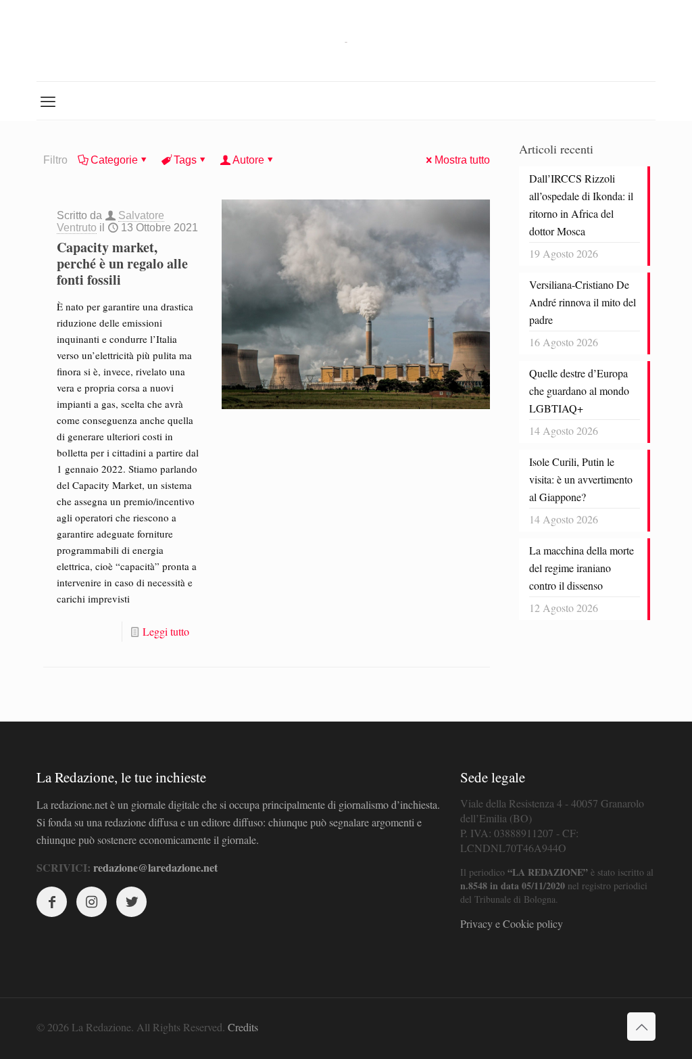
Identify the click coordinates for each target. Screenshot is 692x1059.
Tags (185, 160)
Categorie (114, 160)
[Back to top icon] (641, 1026)
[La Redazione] (346, 40)
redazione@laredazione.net (155, 867)
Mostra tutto (462, 160)
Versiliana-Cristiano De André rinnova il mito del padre (582, 302)
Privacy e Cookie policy (511, 923)
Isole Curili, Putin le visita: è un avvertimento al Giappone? (581, 479)
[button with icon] (51, 902)
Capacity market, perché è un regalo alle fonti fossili (122, 263)
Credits (243, 1027)
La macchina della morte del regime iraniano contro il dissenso (581, 567)
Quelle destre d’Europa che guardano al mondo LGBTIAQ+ (579, 390)
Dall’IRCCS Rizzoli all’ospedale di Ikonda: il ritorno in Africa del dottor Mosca (581, 204)
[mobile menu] (47, 100)
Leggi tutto (166, 631)
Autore (248, 160)
